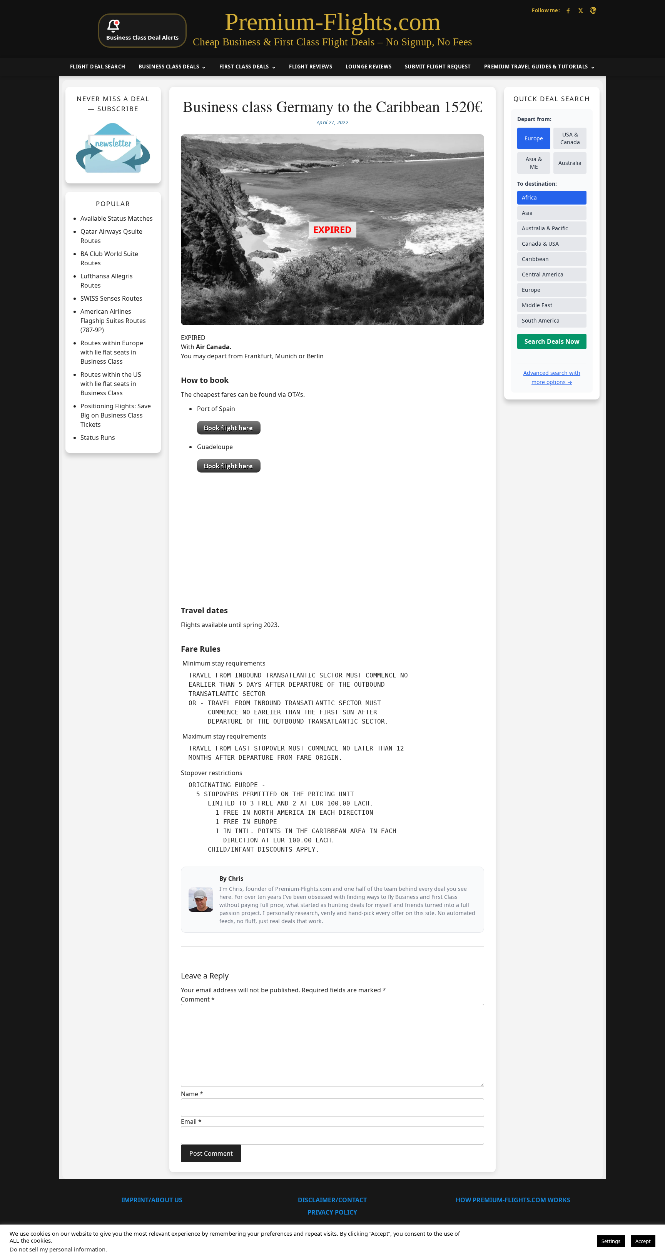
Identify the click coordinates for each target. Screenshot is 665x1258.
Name (192, 1094)
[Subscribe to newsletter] (113, 147)
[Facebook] (568, 10)
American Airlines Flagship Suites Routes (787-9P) (113, 320)
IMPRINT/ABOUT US (152, 1200)
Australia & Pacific (545, 228)
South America (541, 320)
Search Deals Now (552, 341)
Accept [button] (643, 1241)
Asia (527, 212)
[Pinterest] (592, 10)
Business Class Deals (169, 66)
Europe (534, 138)
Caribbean (535, 259)
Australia (569, 162)
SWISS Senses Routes (111, 298)
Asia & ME (534, 162)
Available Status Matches (116, 218)
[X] (580, 10)
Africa (529, 197)
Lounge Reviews (369, 66)
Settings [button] (611, 1241)
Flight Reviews (310, 66)
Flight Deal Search (97, 66)
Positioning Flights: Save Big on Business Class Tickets (115, 415)
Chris (236, 878)
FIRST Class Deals (244, 66)
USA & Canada (570, 138)
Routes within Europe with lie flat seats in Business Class (111, 352)
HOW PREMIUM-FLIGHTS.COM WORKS (513, 1200)
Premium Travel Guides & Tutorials (536, 66)
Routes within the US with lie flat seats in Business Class (110, 383)
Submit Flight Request (438, 66)
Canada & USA (540, 243)
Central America (542, 274)
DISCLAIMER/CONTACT (332, 1200)
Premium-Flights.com (333, 22)
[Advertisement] (332, 537)
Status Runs (97, 437)
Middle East (537, 305)
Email (191, 1121)
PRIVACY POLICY (332, 1212)
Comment (198, 999)
